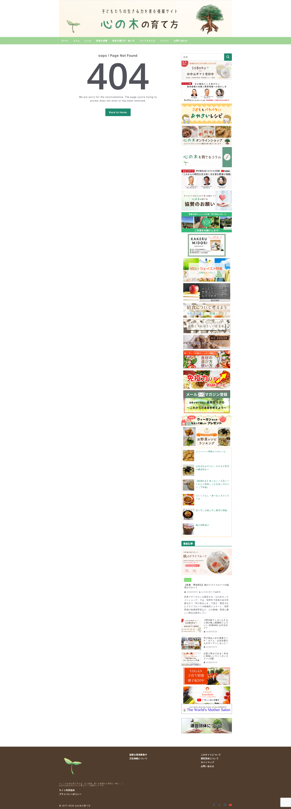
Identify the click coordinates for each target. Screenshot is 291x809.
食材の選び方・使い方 (123, 40)
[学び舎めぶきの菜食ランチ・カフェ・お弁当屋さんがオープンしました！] (191, 643)
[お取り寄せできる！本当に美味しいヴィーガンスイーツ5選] (191, 659)
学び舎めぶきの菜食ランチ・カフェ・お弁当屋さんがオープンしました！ (216, 640)
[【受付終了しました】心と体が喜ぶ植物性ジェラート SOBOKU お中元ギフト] (191, 627)
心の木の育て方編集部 (211, 592)
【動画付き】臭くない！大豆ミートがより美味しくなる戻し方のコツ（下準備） (212, 484)
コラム (76, 40)
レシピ (88, 40)
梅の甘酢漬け (202, 525)
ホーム (65, 40)
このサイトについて (211, 754)
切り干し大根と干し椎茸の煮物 (211, 510)
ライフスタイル (147, 40)
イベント (164, 40)
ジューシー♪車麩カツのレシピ (211, 451)
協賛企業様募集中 (138, 754)
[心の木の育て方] (145, 1)
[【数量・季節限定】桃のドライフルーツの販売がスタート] (206, 562)
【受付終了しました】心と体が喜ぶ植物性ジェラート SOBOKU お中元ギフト (216, 624)
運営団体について (210, 758)
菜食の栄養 (101, 40)
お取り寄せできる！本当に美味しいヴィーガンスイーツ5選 (216, 656)
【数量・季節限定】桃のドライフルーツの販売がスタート (206, 586)
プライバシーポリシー (70, 794)
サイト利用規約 (67, 790)
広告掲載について (138, 758)
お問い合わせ (180, 40)
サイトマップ (207, 762)
